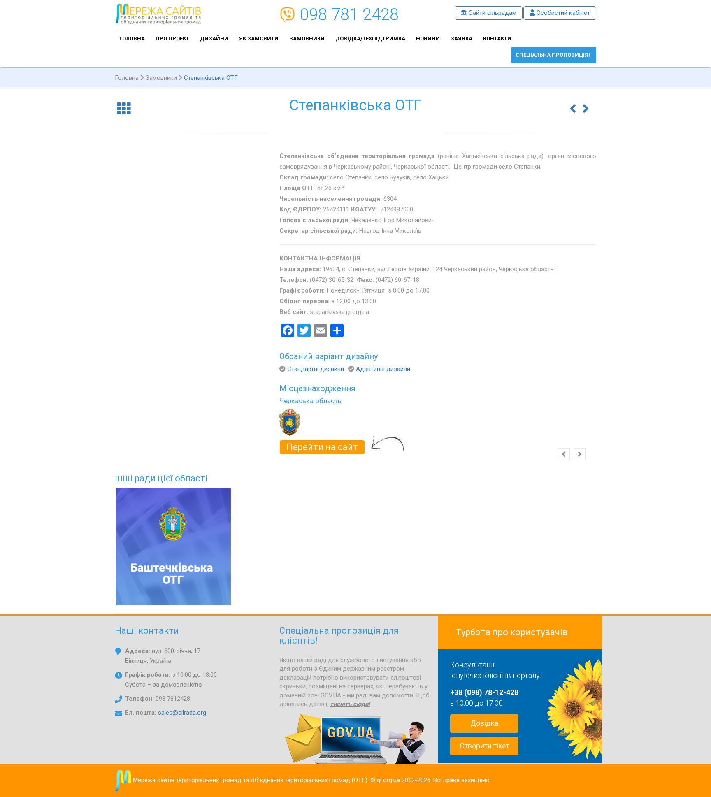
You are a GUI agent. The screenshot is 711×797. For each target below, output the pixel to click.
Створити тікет (484, 745)
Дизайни (214, 38)
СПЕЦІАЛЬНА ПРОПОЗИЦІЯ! (553, 55)
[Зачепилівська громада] (573, 102)
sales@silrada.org (182, 712)
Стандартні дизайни (315, 369)
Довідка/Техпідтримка (370, 38)
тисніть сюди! (350, 704)
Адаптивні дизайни (383, 369)
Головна (132, 38)
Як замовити (259, 38)
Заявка (461, 38)
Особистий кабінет (562, 12)
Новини (428, 38)
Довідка (484, 723)
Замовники (307, 38)
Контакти (497, 38)
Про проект (172, 38)
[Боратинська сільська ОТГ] (585, 102)
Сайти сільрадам (491, 12)
